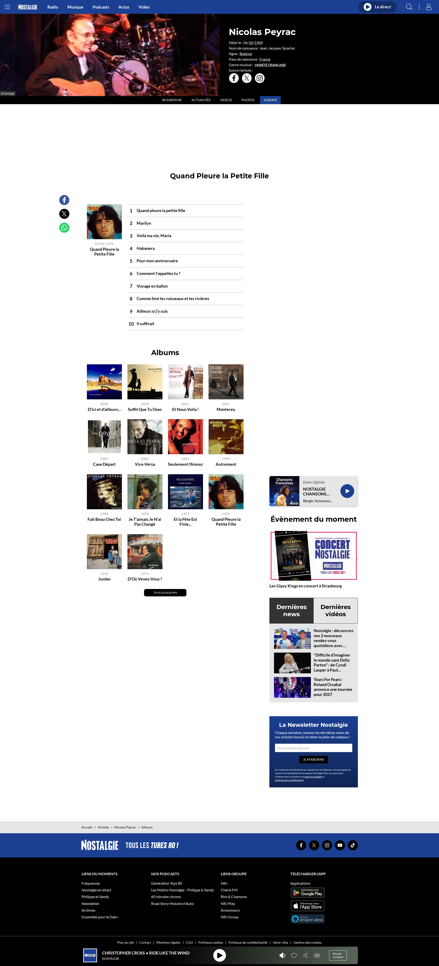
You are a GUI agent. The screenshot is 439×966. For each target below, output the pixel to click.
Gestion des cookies (308, 942)
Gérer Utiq (280, 942)
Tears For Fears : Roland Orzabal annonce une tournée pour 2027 (333, 687)
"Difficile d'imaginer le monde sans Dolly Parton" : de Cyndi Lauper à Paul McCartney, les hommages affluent (332, 667)
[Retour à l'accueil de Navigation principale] (27, 7)
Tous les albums (165, 592)
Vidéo (144, 6)
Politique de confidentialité (248, 942)
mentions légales (313, 776)
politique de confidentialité (289, 780)
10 (251, 42)
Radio (52, 6)
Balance (246, 53)
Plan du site (125, 942)
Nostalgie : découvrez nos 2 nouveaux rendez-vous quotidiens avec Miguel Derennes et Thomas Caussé (333, 643)
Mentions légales (168, 942)
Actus (123, 6)
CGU (189, 942)
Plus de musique (338, 955)
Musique (75, 6)
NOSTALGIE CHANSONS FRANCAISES (315, 492)
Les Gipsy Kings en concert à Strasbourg (305, 585)
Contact (145, 942)
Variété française (270, 65)
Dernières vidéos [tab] (336, 610)
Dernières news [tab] (292, 610)
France (264, 59)
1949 (258, 42)
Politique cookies (210, 942)
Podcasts (101, 6)
